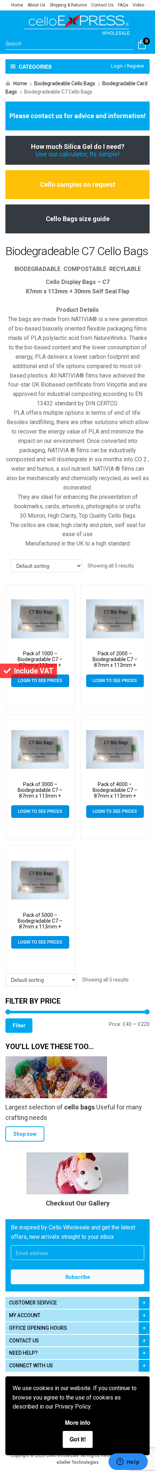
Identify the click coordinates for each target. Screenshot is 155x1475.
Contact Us (102, 5)
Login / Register (127, 66)
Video (138, 5)
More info (77, 1422)
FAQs (123, 5)
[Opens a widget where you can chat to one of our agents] (128, 1462)
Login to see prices (40, 680)
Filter (19, 1025)
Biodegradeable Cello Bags (64, 83)
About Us (36, 5)
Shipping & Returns (68, 5)
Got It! (78, 1439)
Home (17, 5)
